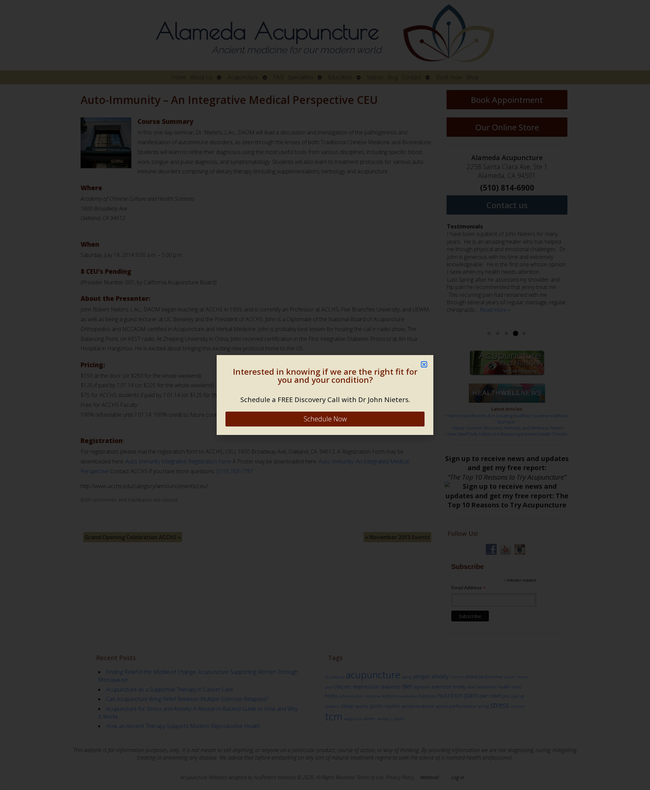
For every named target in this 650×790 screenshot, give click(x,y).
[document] (325, 395)
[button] (424, 364)
